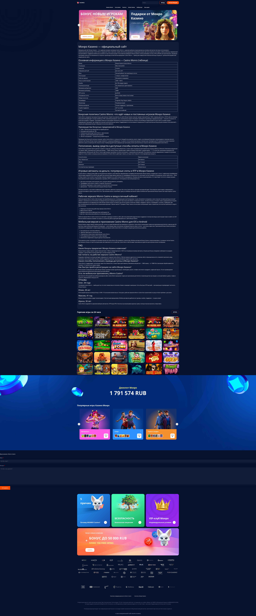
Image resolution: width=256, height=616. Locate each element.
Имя (1, 458)
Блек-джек (146, 7)
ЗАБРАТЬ (135, 37)
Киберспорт (139, 7)
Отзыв (2, 465)
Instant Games (131, 7)
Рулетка (124, 7)
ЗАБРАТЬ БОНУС (87, 36)
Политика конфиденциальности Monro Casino (120, 596)
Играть (175, 312)
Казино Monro (109, 7)
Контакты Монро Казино (140, 596)
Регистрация (173, 2)
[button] (79, 424)
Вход (163, 2)
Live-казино (118, 7)
